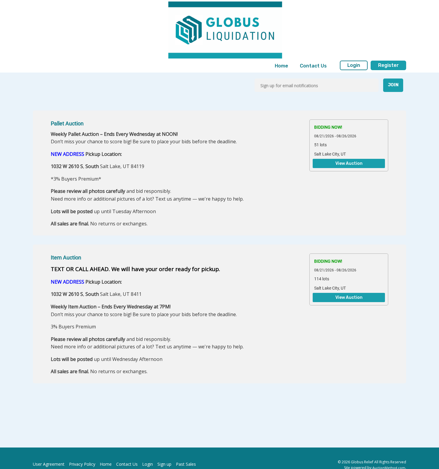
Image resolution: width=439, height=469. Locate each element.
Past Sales (186, 464)
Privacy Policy (82, 464)
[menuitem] (281, 66)
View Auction (349, 164)
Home (281, 66)
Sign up (164, 464)
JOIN (393, 84)
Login (353, 65)
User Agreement (49, 464)
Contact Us (313, 66)
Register (388, 65)
